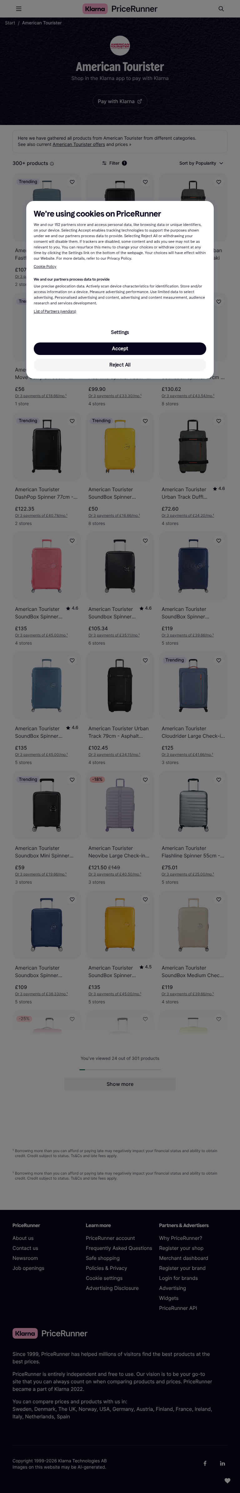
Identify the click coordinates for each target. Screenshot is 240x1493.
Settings (120, 332)
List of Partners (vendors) (55, 311)
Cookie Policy (45, 267)
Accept (120, 349)
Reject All (120, 365)
